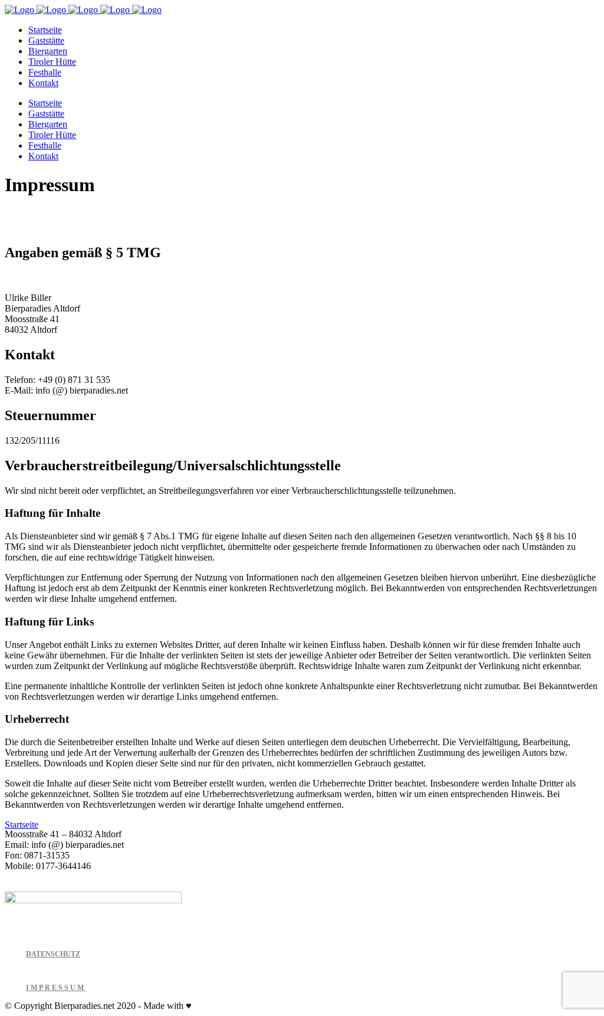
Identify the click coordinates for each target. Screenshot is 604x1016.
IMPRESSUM (56, 988)
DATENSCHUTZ (53, 954)
